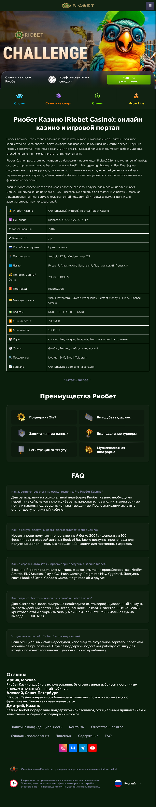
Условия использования (30, 736)
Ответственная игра (107, 727)
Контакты (77, 727)
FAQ (108, 736)
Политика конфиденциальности (36, 727)
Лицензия (64, 736)
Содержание (88, 736)
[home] (78, 5)
